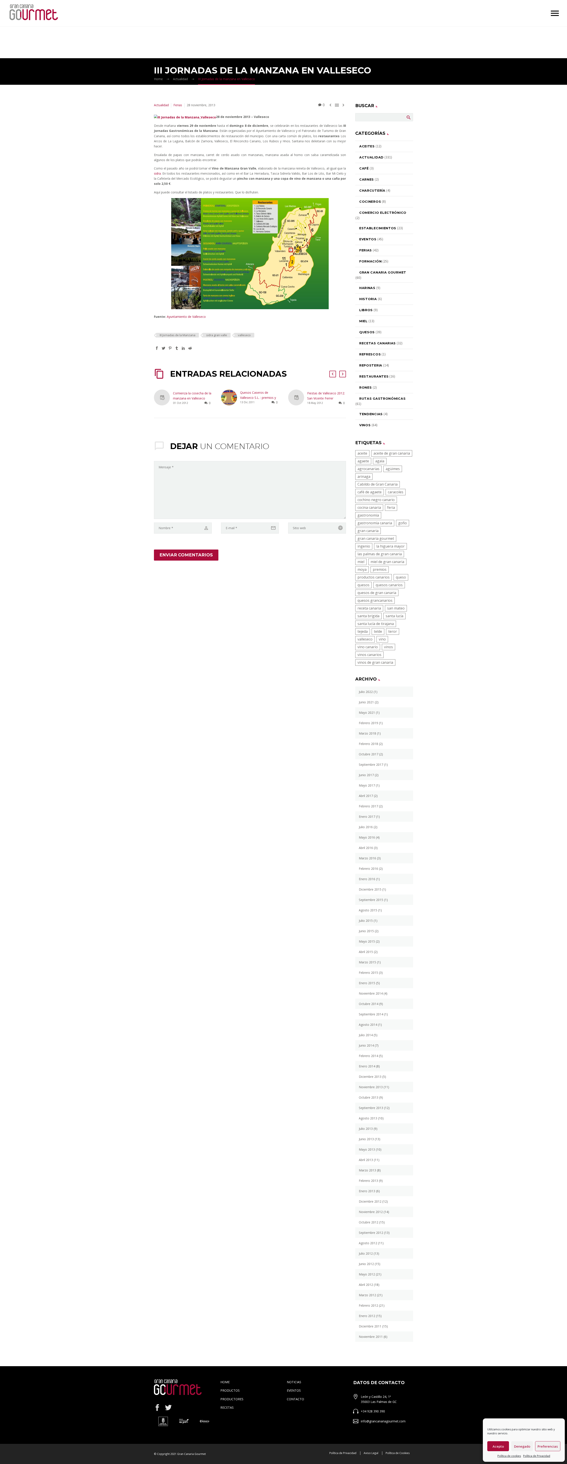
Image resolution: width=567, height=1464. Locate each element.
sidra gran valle (216, 335)
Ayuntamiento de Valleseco (186, 316)
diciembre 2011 (370, 1326)
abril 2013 (366, 1160)
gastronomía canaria (374, 523)
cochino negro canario (376, 499)
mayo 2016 (367, 837)
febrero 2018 (368, 744)
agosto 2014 (368, 1024)
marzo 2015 (367, 962)
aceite (362, 453)
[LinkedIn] (183, 348)
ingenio (363, 546)
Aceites (367, 146)
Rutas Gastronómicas (382, 399)
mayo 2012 (367, 1274)
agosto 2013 (368, 1118)
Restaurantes (373, 376)
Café (364, 168)
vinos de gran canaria (375, 662)
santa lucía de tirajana (375, 623)
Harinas (367, 288)
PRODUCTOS (230, 1390)
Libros (366, 310)
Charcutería (372, 191)
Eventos (368, 239)
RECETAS (227, 1407)
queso (401, 577)
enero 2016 (367, 879)
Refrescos (370, 354)
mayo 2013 (367, 1149)
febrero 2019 (368, 723)
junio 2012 (366, 1264)
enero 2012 (367, 1316)
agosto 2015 (368, 910)
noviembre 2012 (371, 1212)
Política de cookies (509, 1456)
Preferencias (548, 1446)
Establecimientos (377, 228)
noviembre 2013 (371, 1087)
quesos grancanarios (374, 600)
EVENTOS (294, 1390)
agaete (363, 461)
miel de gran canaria (387, 561)
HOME (225, 1382)
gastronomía (368, 515)
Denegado (522, 1446)
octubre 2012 (368, 1222)
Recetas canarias (377, 343)
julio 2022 (366, 692)
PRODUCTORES (231, 1399)
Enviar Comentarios (186, 554)
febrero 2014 (368, 1056)
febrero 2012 (368, 1305)
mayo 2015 (367, 941)
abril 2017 (366, 796)
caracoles (395, 492)
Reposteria (370, 365)
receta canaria (369, 608)
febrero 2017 (368, 806)
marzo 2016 (367, 858)
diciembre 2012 (370, 1201)
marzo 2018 (367, 733)
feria (391, 507)
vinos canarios (369, 654)
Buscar (408, 117)
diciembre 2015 (370, 889)
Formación (370, 261)
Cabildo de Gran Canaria (377, 484)
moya (362, 569)
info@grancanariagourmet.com (383, 1421)
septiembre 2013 (371, 1108)
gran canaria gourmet (375, 538)
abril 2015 (366, 952)
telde (378, 631)
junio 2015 (366, 931)
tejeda (362, 631)
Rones (365, 388)
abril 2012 (366, 1285)
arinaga (363, 476)
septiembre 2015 (371, 900)
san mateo (396, 608)
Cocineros (370, 202)
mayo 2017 (367, 785)
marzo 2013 (367, 1170)
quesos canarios (389, 585)
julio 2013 (366, 1128)
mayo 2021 (367, 712)
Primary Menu (555, 13)
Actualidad (161, 105)
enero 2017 (367, 816)
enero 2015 (367, 983)
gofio (402, 523)
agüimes (393, 468)
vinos (388, 646)
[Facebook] (157, 348)
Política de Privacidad (536, 1456)
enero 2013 (367, 1191)
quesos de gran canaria (376, 592)
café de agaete (369, 492)
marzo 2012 (367, 1295)
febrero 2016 (368, 868)
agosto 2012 (368, 1243)
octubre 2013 (368, 1097)
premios (379, 569)
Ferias (177, 105)
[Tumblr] (177, 348)
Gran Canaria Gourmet (382, 272)
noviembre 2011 (371, 1337)
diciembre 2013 (370, 1076)
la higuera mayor (390, 546)
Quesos (367, 332)
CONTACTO (295, 1399)
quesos (363, 585)
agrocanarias (368, 468)
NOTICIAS (294, 1382)
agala (379, 461)
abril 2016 (366, 848)
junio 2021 (366, 702)
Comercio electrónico (382, 213)
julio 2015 (366, 920)
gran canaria (368, 530)
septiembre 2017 (371, 764)
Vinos (365, 425)
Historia (368, 299)
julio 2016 (366, 827)
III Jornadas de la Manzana (177, 335)
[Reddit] (190, 348)
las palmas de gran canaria (379, 554)
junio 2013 (366, 1139)
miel (363, 321)
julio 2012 (366, 1253)
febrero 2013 (368, 1181)
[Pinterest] (170, 348)
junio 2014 (366, 1045)
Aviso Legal (371, 1453)
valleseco (244, 335)
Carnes (366, 179)
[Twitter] (163, 348)
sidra (157, 173)
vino (382, 639)
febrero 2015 (368, 972)
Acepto (498, 1446)
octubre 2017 (368, 754)
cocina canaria (369, 507)
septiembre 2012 (371, 1233)
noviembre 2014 (371, 993)
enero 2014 (367, 1066)
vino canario (367, 646)
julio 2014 (366, 1035)
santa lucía (394, 615)
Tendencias (371, 414)
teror (392, 631)
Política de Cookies (398, 1453)
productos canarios (373, 577)
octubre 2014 (368, 1004)
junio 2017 (366, 775)
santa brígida (368, 615)
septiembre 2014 (371, 1014)
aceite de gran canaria (391, 453)
